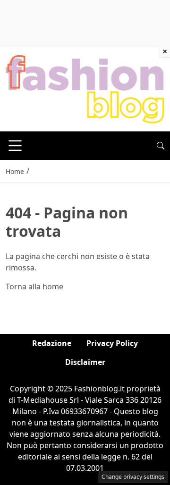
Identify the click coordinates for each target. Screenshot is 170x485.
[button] (160, 145)
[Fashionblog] (85, 89)
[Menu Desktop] (15, 145)
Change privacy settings (133, 477)
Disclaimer (85, 362)
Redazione (51, 343)
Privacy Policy (112, 343)
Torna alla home (34, 286)
